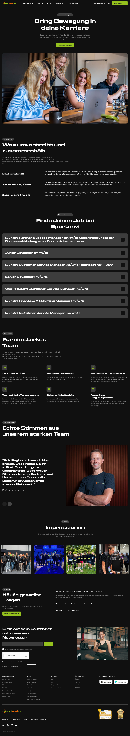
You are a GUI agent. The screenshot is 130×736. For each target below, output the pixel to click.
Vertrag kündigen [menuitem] (31, 693)
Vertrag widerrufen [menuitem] (32, 696)
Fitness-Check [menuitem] (31, 685)
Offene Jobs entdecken (65, 45)
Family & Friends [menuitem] (31, 682)
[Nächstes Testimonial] (10, 504)
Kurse (108, 3)
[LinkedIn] (12, 725)
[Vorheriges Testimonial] (4, 559)
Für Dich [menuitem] (48, 3)
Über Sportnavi (79, 676)
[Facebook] (8, 725)
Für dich (29, 676)
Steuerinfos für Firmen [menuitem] (57, 688)
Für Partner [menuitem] (39, 3)
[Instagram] (3, 725)
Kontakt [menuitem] (77, 685)
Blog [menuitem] (52, 679)
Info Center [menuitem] (60, 3)
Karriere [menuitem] (77, 682)
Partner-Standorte (99, 3)
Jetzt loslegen (118, 3)
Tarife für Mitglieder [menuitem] (32, 679)
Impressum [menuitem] (5, 719)
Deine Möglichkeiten (8, 676)
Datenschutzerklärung (31, 664)
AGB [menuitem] (25, 719)
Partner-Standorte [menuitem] (7, 691)
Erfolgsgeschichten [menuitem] (56, 685)
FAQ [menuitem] (52, 682)
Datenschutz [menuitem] (16, 719)
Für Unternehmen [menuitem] (27, 3)
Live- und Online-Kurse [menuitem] (8, 693)
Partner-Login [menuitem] (6, 696)
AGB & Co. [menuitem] (78, 688)
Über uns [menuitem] (77, 679)
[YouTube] (16, 725)
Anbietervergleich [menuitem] (7, 682)
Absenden (48, 644)
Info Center (54, 676)
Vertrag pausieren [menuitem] (32, 691)
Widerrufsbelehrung (12, 666)
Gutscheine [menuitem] (30, 688)
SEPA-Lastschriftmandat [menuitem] (33, 699)
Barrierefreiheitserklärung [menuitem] (38, 719)
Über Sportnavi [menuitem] (73, 3)
